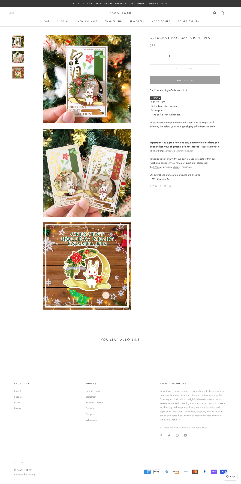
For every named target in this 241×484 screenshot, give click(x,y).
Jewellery (137, 21)
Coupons (90, 414)
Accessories (161, 21)
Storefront (91, 396)
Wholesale (91, 420)
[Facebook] (161, 186)
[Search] (222, 13)
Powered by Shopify (24, 474)
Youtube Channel (94, 402)
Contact (90, 408)
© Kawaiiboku (23, 470)
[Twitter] (165, 186)
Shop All (63, 21)
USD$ (11, 13)
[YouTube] (185, 435)
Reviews (18, 408)
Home (46, 21)
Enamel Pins (114, 21)
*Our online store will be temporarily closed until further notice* (120, 3)
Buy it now (185, 80)
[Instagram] (177, 435)
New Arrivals (87, 21)
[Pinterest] (170, 186)
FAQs (156, 167)
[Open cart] (230, 13)
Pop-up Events (188, 21)
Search (17, 391)
